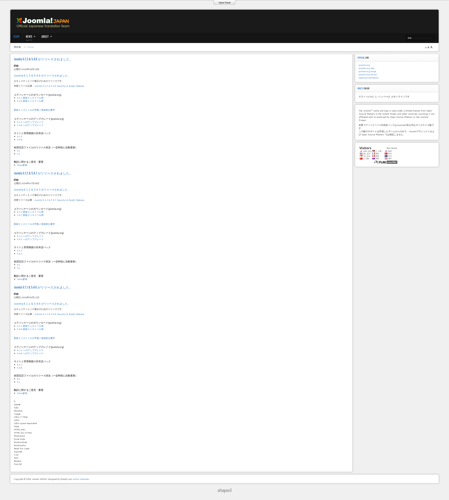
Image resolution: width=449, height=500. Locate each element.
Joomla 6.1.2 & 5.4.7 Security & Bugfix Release (59, 199)
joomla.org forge (367, 71)
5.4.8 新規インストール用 (30, 100)
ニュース (29, 40)
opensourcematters (369, 77)
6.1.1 (19, 364)
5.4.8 (19, 139)
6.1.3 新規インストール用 (30, 97)
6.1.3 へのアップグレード (30, 122)
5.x (18, 153)
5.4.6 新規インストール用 (30, 329)
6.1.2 (19, 250)
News (29, 36)
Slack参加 (22, 165)
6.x (18, 150)
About (45, 36)
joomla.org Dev (366, 68)
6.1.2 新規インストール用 (30, 211)
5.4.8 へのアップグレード (30, 125)
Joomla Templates (80, 479)
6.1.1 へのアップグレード (30, 350)
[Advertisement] (260, 21)
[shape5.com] (224, 491)
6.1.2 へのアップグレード (30, 236)
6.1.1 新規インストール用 (30, 325)
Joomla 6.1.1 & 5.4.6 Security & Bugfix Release (59, 314)
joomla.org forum (368, 74)
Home (16, 36)
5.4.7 (19, 253)
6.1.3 (19, 136)
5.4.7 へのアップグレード (30, 239)
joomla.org (364, 65)
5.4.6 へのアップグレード (30, 353)
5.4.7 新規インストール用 (30, 215)
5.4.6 (19, 367)
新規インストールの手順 (26, 109)
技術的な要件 (48, 109)
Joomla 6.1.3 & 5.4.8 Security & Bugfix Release (59, 85)
